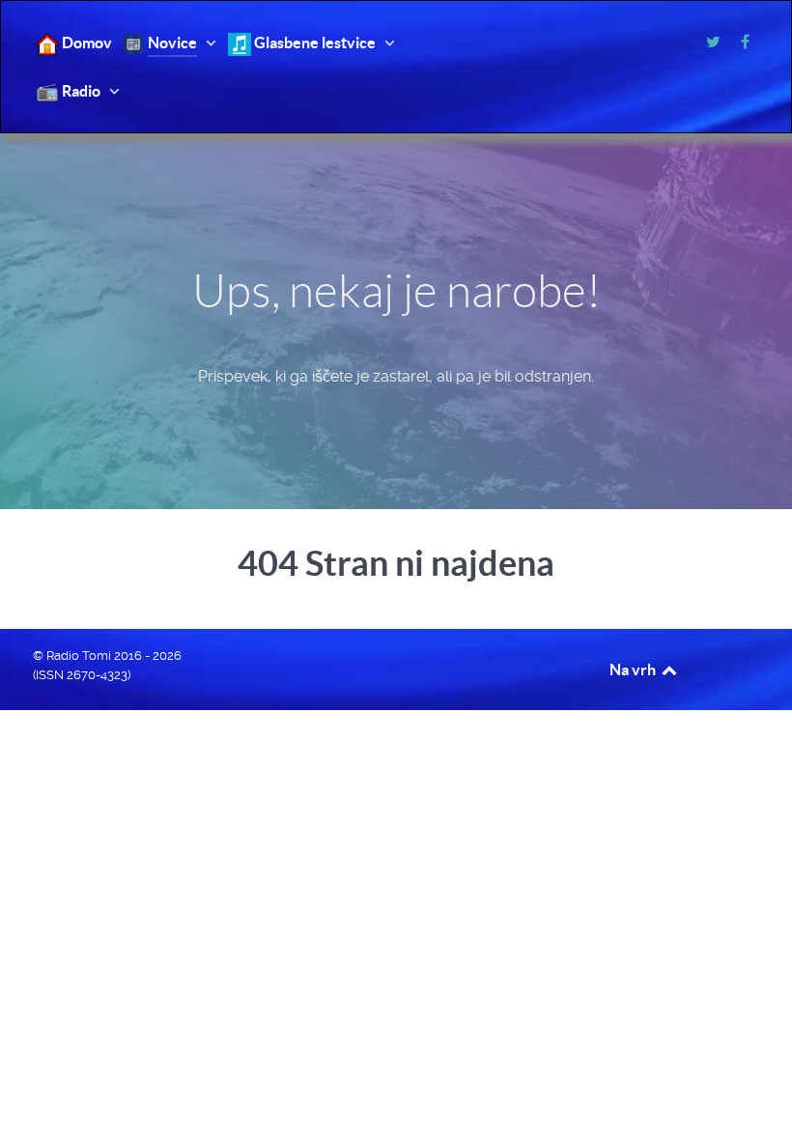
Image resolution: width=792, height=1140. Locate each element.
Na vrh (634, 669)
